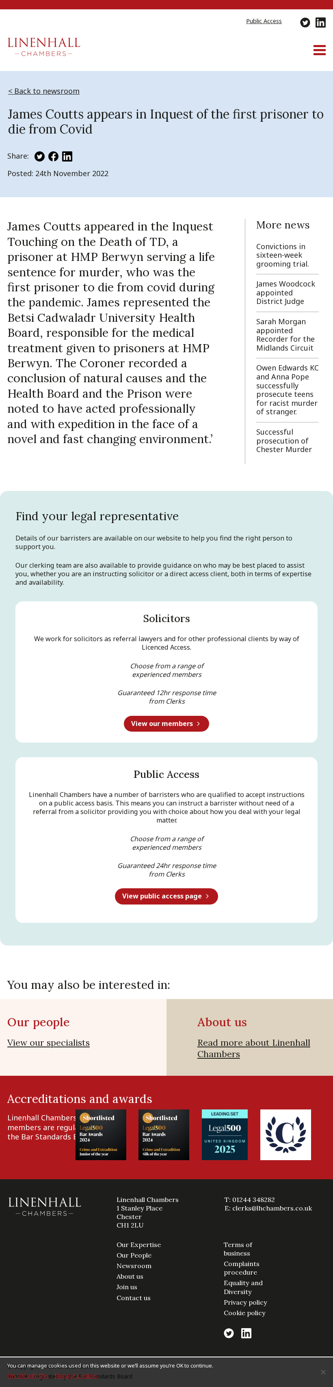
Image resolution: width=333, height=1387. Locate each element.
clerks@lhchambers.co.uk (272, 1208)
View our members (162, 723)
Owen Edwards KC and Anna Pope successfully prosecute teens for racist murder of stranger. (287, 389)
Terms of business (238, 1249)
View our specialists (48, 1042)
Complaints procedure (241, 1268)
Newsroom (134, 1266)
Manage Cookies (75, 1375)
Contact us (134, 1298)
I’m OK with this (28, 1375)
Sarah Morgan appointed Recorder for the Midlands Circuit (285, 335)
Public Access (264, 21)
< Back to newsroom (44, 91)
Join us (127, 1287)
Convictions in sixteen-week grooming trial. (282, 255)
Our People (134, 1255)
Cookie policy (245, 1313)
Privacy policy (245, 1302)
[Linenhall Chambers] (43, 53)
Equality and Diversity (243, 1287)
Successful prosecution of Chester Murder (284, 440)
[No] (323, 1372)
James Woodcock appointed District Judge (285, 292)
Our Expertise (139, 1245)
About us (130, 1276)
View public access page (162, 896)
